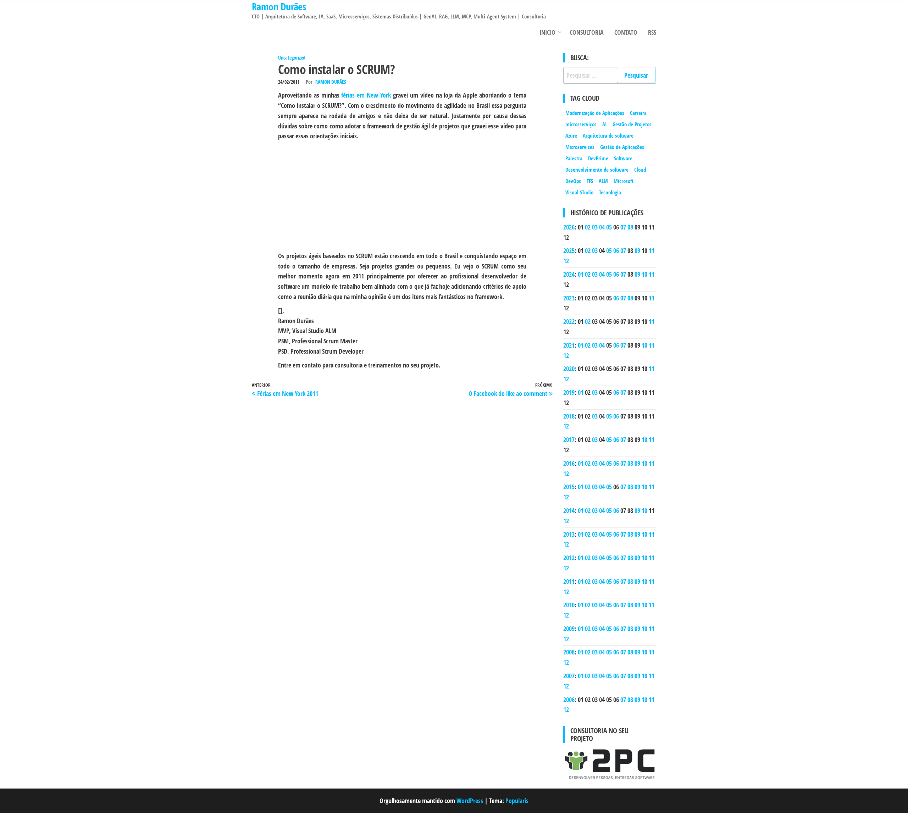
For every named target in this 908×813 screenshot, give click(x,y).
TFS (590, 180)
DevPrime (598, 158)
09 (637, 250)
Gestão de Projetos (632, 124)
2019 (569, 392)
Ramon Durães (330, 81)
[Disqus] (402, 498)
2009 (569, 628)
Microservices (579, 146)
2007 (569, 675)
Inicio (547, 32)
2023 (569, 298)
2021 (569, 345)
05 (609, 227)
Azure (571, 135)
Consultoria (587, 32)
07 (623, 227)
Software (623, 158)
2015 (569, 486)
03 (595, 227)
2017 (569, 439)
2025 (569, 250)
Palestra (573, 158)
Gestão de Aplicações (622, 146)
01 (580, 274)
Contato (625, 32)
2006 (569, 699)
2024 (569, 274)
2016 (569, 463)
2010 (569, 605)
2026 (569, 227)
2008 (569, 652)
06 (616, 250)
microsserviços (581, 124)
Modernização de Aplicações (594, 112)
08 (630, 227)
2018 (569, 416)
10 (644, 274)
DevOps (573, 180)
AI (604, 124)
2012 (569, 557)
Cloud (640, 169)
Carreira (638, 112)
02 (588, 227)
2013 (569, 534)
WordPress (469, 800)
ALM (603, 180)
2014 (569, 510)
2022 (569, 321)
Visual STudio (579, 192)
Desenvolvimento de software (597, 169)
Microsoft (623, 180)
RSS (652, 32)
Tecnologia (610, 192)
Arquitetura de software (608, 135)
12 (566, 260)
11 (651, 250)
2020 (569, 368)
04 (602, 227)
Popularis (516, 800)
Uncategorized (291, 57)
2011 (569, 581)
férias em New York (366, 95)
